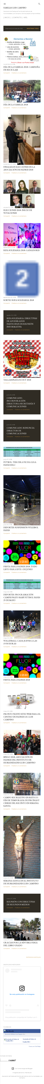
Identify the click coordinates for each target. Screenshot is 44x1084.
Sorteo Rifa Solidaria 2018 (18, 300)
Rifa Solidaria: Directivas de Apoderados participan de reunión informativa (22, 322)
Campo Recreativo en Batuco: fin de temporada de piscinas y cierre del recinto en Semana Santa (21, 801)
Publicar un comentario (19, 73)
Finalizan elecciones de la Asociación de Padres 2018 (19, 168)
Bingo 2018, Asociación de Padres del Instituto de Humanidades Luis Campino (19, 760)
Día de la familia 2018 (15, 104)
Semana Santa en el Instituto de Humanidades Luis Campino (21, 882)
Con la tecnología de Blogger (24, 1068)
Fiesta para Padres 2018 (16, 679)
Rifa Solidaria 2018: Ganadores (21, 250)
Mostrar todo (33, 28)
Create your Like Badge (35, 1046)
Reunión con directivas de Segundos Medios (21, 903)
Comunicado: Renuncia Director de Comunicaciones (20, 430)
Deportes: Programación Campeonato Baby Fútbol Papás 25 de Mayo (21, 597)
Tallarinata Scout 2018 (17, 379)
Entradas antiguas (33, 957)
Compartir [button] (6, 73)
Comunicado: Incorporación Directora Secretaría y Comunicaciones (21, 402)
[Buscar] (39, 3)
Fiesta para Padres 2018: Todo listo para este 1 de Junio (20, 568)
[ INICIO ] (7, 17)
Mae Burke (28, 1072)
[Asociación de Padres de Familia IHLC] (13, 1041)
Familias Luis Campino (14, 7)
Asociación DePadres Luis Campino (14, 1034)
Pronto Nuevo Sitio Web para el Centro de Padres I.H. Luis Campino (22, 717)
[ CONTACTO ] (17, 17)
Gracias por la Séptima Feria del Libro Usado (20, 944)
